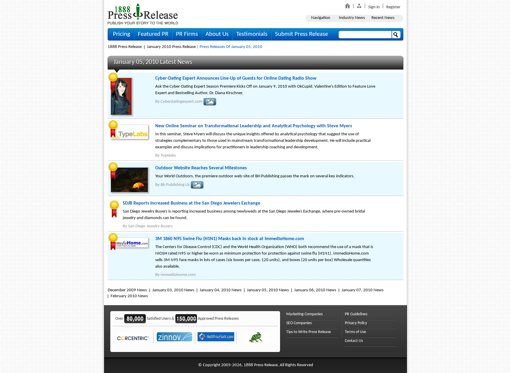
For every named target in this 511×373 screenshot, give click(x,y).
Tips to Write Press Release (308, 332)
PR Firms (187, 34)
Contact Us (354, 341)
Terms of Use (355, 332)
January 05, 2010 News (268, 290)
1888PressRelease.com (143, 14)
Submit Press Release (301, 34)
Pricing (121, 34)
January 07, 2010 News (363, 290)
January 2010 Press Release (171, 47)
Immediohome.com (178, 275)
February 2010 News (129, 296)
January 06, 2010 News (315, 290)
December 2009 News (127, 290)
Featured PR (153, 34)
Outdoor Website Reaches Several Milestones (201, 168)
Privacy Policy (356, 323)
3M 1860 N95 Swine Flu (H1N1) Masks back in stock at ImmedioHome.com (229, 239)
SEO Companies (299, 323)
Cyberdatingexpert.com (182, 101)
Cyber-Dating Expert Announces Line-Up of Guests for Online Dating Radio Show (235, 78)
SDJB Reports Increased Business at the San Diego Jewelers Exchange (191, 203)
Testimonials (251, 34)
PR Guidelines (356, 314)
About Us (217, 34)
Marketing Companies (304, 314)
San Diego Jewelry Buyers (150, 226)
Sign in (374, 7)
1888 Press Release (125, 47)
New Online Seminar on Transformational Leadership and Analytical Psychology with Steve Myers (253, 126)
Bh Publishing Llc (175, 185)
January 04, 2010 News (221, 290)
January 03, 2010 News (173, 290)
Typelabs (168, 155)
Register (393, 7)
